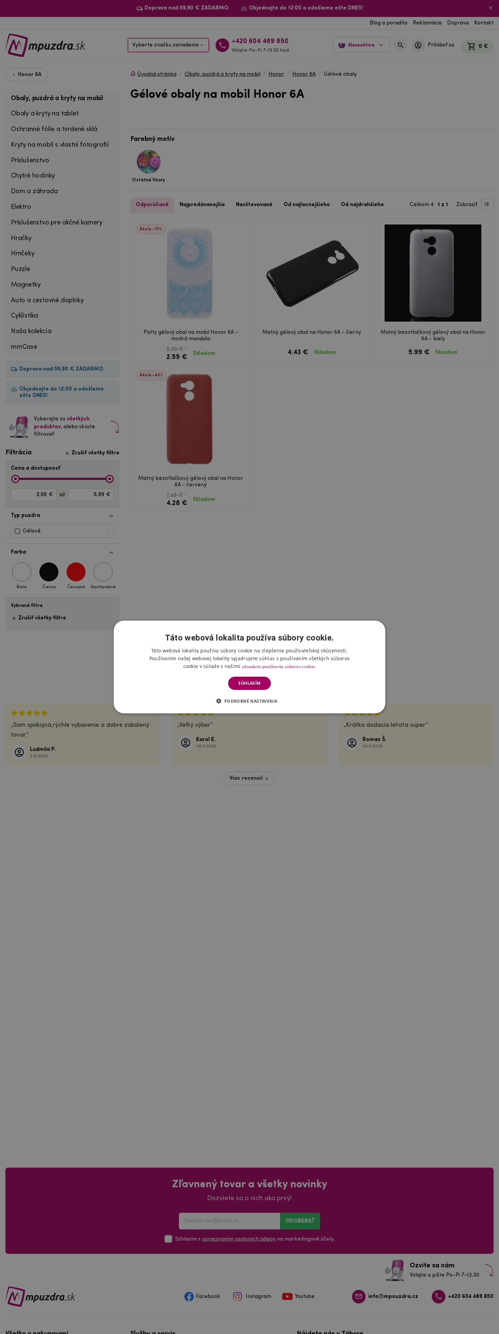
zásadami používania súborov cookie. (279, 666)
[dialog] (249, 667)
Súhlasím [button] (249, 683)
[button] (249, 701)
